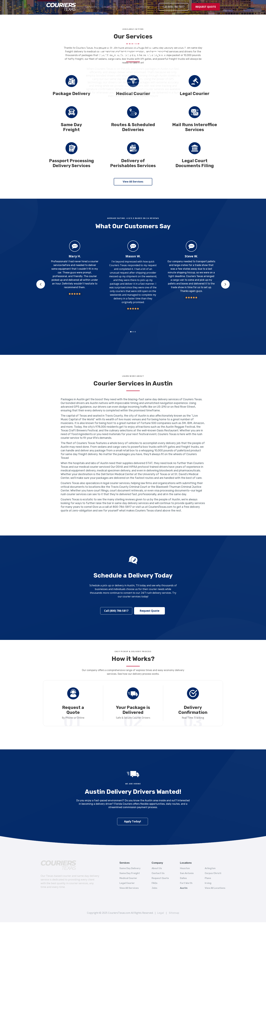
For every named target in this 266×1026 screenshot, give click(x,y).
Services (91, 7)
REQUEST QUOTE (205, 6)
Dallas (183, 878)
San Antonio (187, 873)
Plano (208, 878)
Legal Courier (127, 883)
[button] (91, 6)
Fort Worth (186, 883)
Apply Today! (132, 821)
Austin (183, 888)
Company (143, 7)
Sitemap (174, 912)
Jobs (154, 888)
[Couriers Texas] (58, 865)
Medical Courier (128, 878)
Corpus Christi (213, 873)
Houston (185, 868)
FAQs (154, 883)
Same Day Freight (129, 873)
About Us (157, 868)
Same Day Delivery (130, 868)
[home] (61, 6)
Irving (208, 883)
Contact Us (158, 873)
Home (123, 35)
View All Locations (215, 888)
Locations (109, 7)
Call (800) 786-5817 (173, 6)
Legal (160, 912)
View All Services (133, 181)
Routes (126, 7)
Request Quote (149, 610)
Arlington (210, 868)
